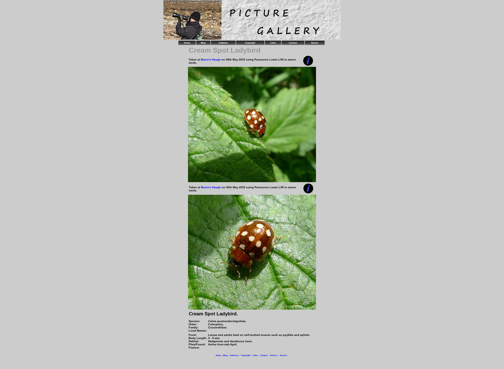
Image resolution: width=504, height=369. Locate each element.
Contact (293, 43)
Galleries (223, 43)
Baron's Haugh (211, 59)
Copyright (250, 43)
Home (187, 43)
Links (273, 43)
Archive (273, 355)
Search (314, 43)
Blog (203, 43)
